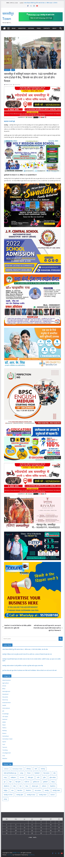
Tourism (4, 747)
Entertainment (6, 702)
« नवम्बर (30, 837)
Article (4, 686)
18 (59, 827)
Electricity (5, 700)
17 (50, 827)
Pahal (39, 28)
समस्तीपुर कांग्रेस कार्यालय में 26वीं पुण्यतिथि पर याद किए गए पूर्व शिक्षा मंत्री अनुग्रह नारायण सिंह (22, 665)
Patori (4, 725)
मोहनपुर (53, 782)
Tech (3, 744)
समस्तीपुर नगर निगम (8, 795)
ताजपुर (5, 777)
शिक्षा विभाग (19, 790)
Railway (4, 730)
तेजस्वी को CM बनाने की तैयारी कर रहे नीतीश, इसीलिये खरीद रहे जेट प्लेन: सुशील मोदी (17, 627)
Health (4, 705)
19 (6, 830)
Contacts (47, 28)
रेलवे (20, 786)
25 (59, 830)
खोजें (60, 639)
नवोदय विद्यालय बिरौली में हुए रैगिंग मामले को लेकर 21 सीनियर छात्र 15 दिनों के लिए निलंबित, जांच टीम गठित (25, 649)
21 (24, 830)
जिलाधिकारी (37, 773)
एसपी (36, 769)
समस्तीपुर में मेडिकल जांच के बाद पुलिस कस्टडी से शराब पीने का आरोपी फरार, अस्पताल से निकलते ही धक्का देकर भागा (27, 654)
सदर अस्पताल (38, 790)
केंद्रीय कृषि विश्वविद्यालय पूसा (10, 773)
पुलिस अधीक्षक (53, 777)
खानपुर (21, 773)
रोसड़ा (26, 786)
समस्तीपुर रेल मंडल (31, 795)
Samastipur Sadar (7, 739)
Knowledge (5, 714)
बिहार (10, 782)
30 (41, 833)
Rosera (4, 733)
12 (6, 827)
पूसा (4, 782)
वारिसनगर (44, 786)
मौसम (14, 786)
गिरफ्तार (29, 773)
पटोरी (38, 777)
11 (59, 825)
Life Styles (5, 716)
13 (16, 827)
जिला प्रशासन (46, 773)
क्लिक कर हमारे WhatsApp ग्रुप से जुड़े (41, 18)
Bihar (13, 28)
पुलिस (44, 777)
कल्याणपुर (43, 769)
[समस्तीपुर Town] (4, 28)
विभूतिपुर (5, 790)
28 (24, 833)
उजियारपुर (28, 769)
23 (41, 830)
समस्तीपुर (47, 790)
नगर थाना (22, 777)
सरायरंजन (52, 795)
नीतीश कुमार (30, 777)
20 (16, 830)
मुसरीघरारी (45, 782)
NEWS (13, 70)
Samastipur (21, 28)
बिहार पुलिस (18, 782)
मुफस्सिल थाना (36, 782)
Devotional (5, 694)
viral (3, 755)
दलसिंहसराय (13, 777)
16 (41, 827)
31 (50, 833)
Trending (5, 750)
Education (5, 697)
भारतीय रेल (26, 782)
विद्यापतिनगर (52, 786)
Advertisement (6, 680)
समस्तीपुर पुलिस (19, 795)
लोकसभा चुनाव (35, 786)
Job (3, 711)
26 (6, 833)
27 (16, 833)
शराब (12, 790)
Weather (4, 758)
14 (24, 827)
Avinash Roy (17, 84)
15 (32, 827)
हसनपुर (5, 799)
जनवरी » (35, 837)
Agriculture (5, 683)
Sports (4, 741)
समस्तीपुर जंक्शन (56, 790)
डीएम (54, 773)
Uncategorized (6, 753)
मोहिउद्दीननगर (6, 786)
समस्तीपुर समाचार (42, 795)
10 (50, 825)
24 (50, 830)
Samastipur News (17, 769)
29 (32, 833)
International (6, 708)
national (6, 769)
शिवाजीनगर (28, 790)
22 (32, 830)
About (54, 28)
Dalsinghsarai (6, 691)
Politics (4, 728)
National (31, 28)
